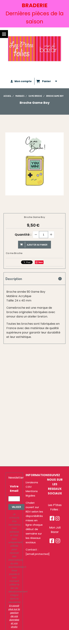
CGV (29, 487)
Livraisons (32, 482)
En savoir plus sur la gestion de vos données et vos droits (14, 616)
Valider (16, 506)
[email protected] (38, 554)
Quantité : (23, 234)
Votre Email (14, 488)
